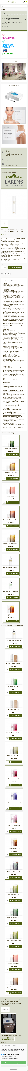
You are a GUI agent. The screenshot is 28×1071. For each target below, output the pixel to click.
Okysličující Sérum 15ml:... (14, 917)
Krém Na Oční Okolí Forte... (11, 448)
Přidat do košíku (14, 267)
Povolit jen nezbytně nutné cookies (13, 1066)
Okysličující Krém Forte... (14, 686)
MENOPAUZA (5, 26)
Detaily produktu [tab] (13, 280)
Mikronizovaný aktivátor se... (10, 567)
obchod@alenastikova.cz (11, 165)
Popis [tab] (5, 280)
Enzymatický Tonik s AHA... (11, 472)
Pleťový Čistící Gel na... (11, 615)
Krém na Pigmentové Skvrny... (11, 543)
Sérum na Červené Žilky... (14, 709)
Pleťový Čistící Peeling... (14, 848)
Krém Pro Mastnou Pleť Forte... (14, 733)
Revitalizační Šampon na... (14, 871)
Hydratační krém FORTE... (14, 802)
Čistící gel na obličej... (14, 825)
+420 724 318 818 (9, 160)
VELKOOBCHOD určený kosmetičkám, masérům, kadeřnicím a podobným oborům (12, 19)
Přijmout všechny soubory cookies (13, 1063)
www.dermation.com (14, 85)
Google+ (9, 273)
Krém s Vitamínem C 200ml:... (14, 940)
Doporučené (5, 16)
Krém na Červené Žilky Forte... (14, 663)
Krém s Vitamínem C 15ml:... (14, 894)
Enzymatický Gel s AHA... (11, 496)
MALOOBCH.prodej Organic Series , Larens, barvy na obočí (12, 23)
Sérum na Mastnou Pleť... (14, 779)
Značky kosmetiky (7, 171)
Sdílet (5, 273)
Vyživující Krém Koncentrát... (14, 987)
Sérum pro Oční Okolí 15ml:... (10, 520)
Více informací (13, 1069)
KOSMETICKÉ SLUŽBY (7, 29)
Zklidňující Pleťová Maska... (14, 756)
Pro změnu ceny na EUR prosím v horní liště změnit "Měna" (13, 12)
